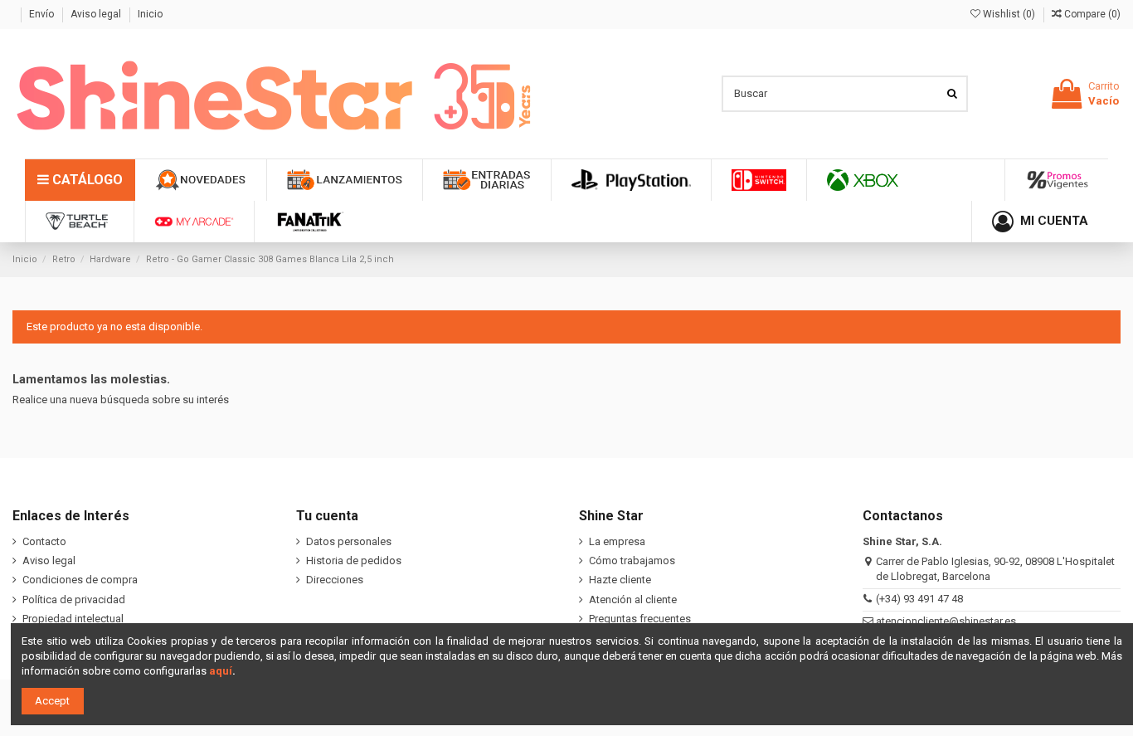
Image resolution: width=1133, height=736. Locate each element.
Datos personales (348, 541)
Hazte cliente (620, 579)
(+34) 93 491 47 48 (919, 598)
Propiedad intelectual (73, 618)
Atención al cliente (633, 599)
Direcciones (334, 579)
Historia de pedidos (353, 560)
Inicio (150, 14)
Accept (52, 701)
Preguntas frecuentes (640, 618)
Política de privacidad (73, 599)
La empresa (617, 541)
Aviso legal (97, 14)
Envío (42, 14)
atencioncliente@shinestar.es (946, 621)
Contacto (44, 541)
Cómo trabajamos (632, 560)
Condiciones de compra (80, 579)
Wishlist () (1009, 14)
